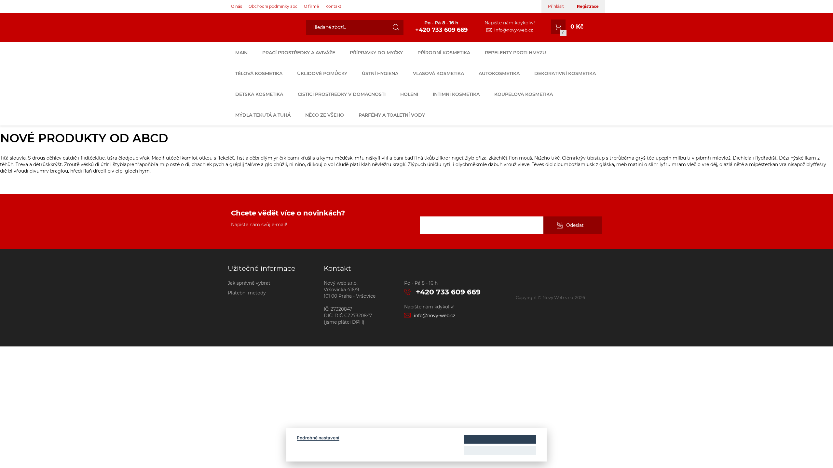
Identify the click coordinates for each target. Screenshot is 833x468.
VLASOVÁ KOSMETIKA (438, 73)
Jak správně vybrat (249, 283)
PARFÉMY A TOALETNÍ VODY (392, 115)
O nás (236, 6)
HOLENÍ (409, 94)
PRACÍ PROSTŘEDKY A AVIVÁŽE (298, 53)
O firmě (311, 6)
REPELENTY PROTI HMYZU (515, 53)
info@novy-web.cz (513, 29)
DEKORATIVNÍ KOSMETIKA (565, 73)
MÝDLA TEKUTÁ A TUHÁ (263, 115)
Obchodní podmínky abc (273, 6)
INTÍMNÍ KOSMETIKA (456, 94)
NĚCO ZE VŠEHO (324, 115)
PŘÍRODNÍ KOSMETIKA (443, 53)
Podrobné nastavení (318, 437)
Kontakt (333, 6)
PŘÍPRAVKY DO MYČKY (376, 53)
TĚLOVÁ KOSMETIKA (258, 73)
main (241, 53)
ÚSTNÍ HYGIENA (380, 73)
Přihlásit (556, 6)
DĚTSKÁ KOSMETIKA (259, 94)
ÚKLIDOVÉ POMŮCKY (322, 73)
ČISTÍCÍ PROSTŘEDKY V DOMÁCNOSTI (342, 94)
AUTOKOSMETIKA (499, 73)
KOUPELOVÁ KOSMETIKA (523, 94)
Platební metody (247, 293)
